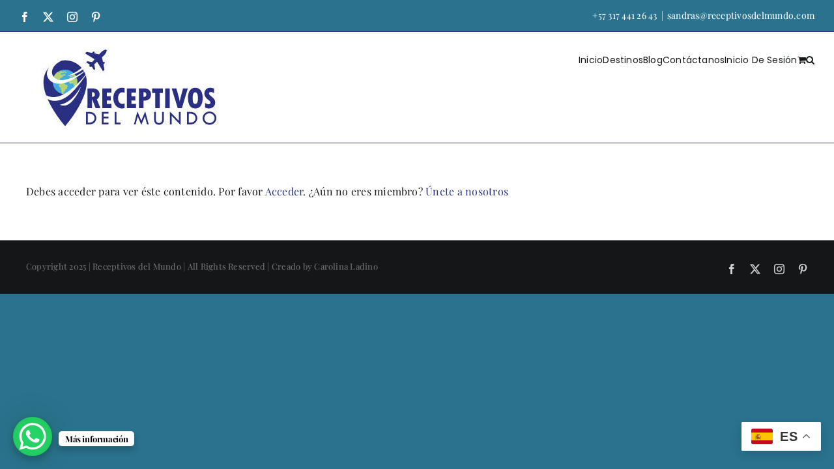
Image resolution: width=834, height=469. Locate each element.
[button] (810, 59)
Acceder (284, 191)
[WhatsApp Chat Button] (32, 436)
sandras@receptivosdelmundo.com (740, 15)
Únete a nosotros (466, 191)
